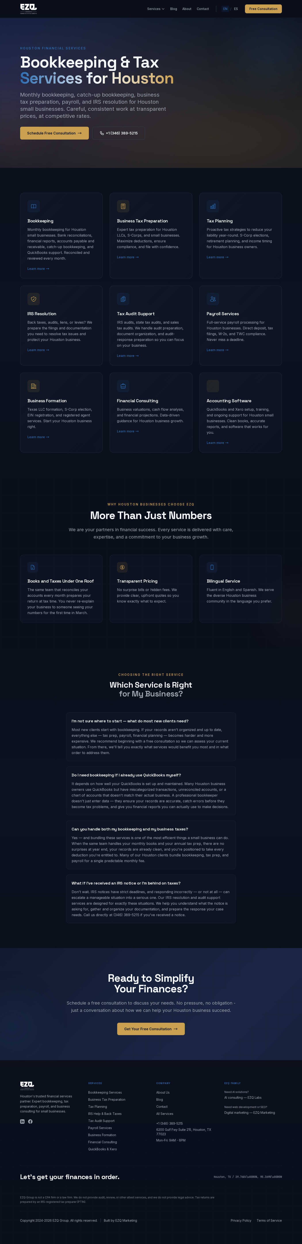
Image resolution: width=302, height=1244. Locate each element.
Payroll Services (100, 1128)
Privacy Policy (241, 1220)
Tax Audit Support (101, 1121)
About (186, 9)
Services (154, 9)
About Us (163, 1092)
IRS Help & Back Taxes (105, 1114)
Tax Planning (97, 1106)
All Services (164, 1114)
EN (225, 9)
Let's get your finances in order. (69, 1176)
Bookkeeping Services (105, 1092)
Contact (203, 9)
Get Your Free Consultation (148, 1029)
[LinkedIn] (22, 1121)
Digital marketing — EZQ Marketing (249, 1112)
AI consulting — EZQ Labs (243, 1097)
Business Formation (102, 1135)
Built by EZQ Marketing (120, 1220)
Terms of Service (269, 1220)
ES (236, 9)
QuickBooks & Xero (102, 1149)
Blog (173, 9)
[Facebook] (30, 1121)
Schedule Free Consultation (51, 133)
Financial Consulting (102, 1142)
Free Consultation (263, 9)
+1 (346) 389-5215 (122, 133)
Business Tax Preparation (106, 1099)
